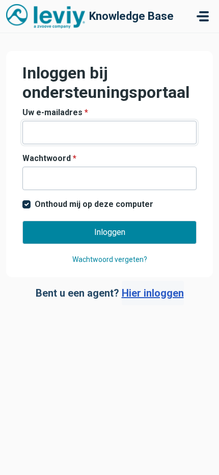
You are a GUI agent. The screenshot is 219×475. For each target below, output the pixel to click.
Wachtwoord (49, 158)
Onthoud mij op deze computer (94, 204)
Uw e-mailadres (55, 112)
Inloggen (109, 232)
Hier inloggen (153, 293)
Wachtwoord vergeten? (109, 259)
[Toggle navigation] (203, 16)
